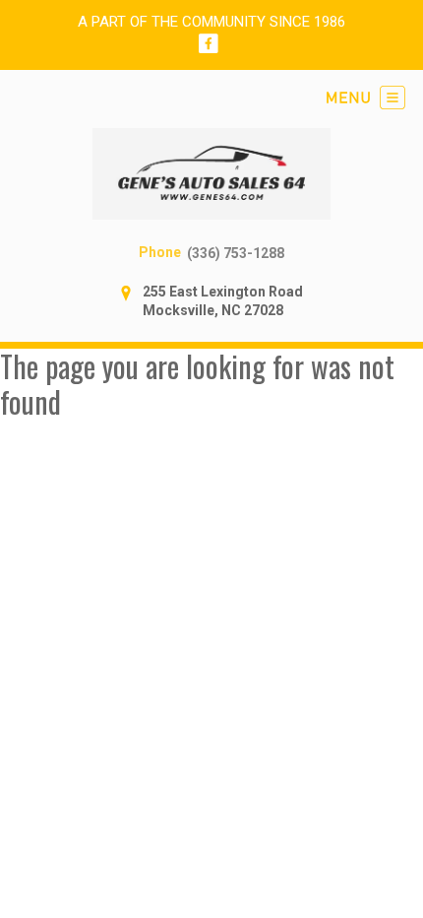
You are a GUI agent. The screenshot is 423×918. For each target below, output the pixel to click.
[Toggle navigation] (366, 97)
